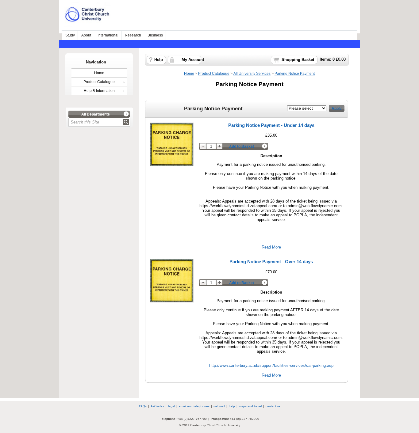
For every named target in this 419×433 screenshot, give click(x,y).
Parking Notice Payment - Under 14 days (271, 125)
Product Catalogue (99, 82)
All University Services (252, 73)
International (108, 35)
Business (155, 35)
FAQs (143, 406)
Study (70, 35)
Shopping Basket (298, 60)
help (232, 406)
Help (158, 60)
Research (133, 35)
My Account (193, 60)
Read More (271, 247)
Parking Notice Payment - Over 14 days (271, 261)
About (86, 35)
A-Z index (157, 406)
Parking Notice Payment (295, 73)
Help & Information (99, 91)
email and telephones (194, 406)
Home (99, 73)
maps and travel (250, 406)
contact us (273, 406)
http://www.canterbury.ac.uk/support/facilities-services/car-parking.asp (271, 365)
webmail (219, 406)
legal (171, 406)
